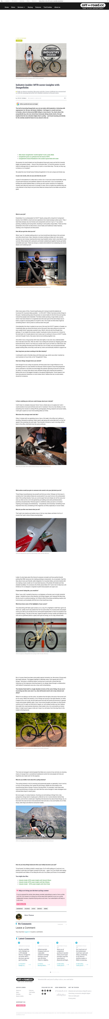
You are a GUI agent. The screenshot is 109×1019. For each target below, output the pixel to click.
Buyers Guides (20, 996)
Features (31, 990)
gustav (33, 908)
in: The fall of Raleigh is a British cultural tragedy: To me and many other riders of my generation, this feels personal (23, 964)
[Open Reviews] (24, 7)
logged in (27, 932)
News (17, 992)
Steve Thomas (29, 915)
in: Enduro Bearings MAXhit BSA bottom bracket (42, 964)
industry (40, 908)
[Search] (1, 1)
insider (45, 908)
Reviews (18, 994)
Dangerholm (19, 908)
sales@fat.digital (85, 993)
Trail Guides (32, 992)
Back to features (21, 38)
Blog (30, 994)
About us (18, 990)
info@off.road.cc (87, 991)
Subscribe (22, 904)
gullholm (27, 908)
